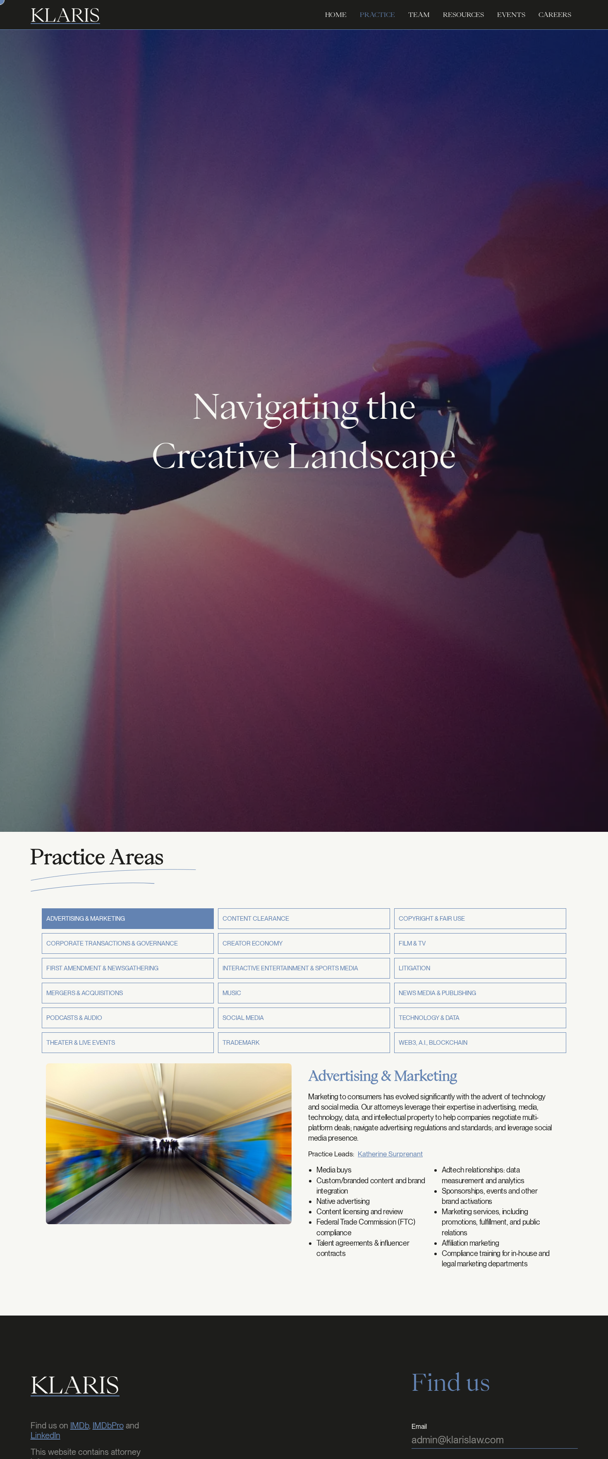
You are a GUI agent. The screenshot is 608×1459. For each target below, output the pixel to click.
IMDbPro (108, 1425)
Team (419, 14)
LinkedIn (45, 1435)
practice (377, 14)
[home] (65, 14)
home (336, 14)
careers (555, 14)
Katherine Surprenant (390, 1154)
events (511, 14)
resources (463, 14)
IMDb (79, 1425)
